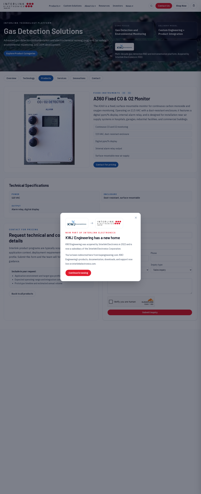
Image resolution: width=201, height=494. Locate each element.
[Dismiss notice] (136, 217)
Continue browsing (78, 272)
